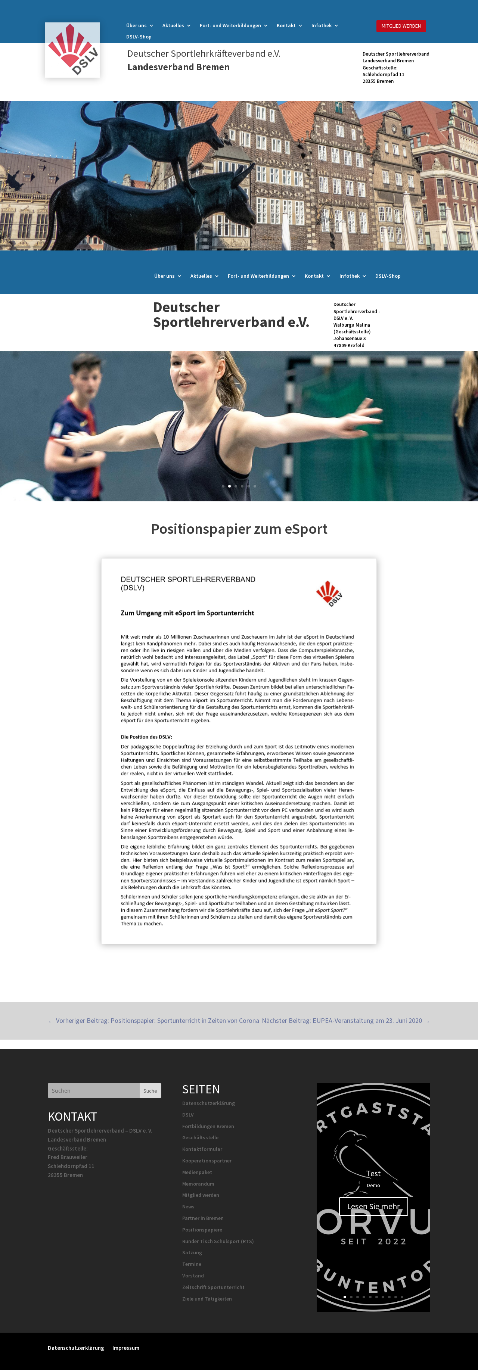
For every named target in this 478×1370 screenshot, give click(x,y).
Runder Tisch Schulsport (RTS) (218, 1241)
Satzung (192, 1252)
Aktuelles (173, 26)
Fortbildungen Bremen (208, 1126)
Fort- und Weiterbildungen (230, 26)
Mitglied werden (200, 1195)
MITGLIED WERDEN (401, 25)
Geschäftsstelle (200, 1137)
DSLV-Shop (139, 37)
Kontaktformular (202, 1149)
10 (402, 1297)
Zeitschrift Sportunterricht (213, 1287)
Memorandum (198, 1183)
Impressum (125, 1347)
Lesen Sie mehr (373, 1206)
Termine (191, 1264)
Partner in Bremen (203, 1218)
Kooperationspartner (207, 1160)
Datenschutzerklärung (208, 1103)
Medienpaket (197, 1172)
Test (373, 1173)
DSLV (188, 1114)
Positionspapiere (202, 1229)
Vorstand (193, 1275)
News (188, 1206)
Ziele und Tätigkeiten (207, 1298)
